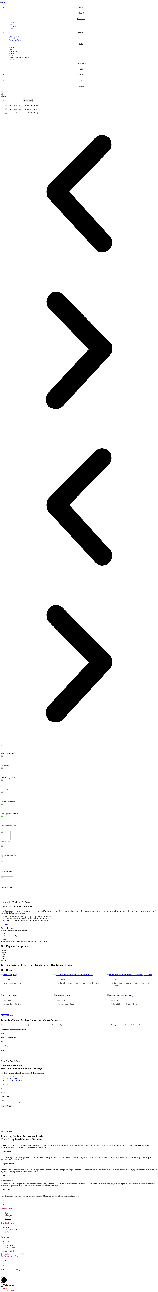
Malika (11, 24)
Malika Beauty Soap (65, 1004)
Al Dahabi (13, 26)
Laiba (11, 28)
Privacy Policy (10, 1247)
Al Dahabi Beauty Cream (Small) (124, 1004)
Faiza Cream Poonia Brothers (19, 57)
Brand (63, 1000)
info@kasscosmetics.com (13, 1080)
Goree (11, 48)
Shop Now (81, 74)
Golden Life (13, 53)
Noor (11, 49)
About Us (81, 13)
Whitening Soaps (15, 40)
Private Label (81, 63)
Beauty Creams (14, 36)
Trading (81, 44)
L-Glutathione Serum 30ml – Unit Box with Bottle (78, 983)
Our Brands (81, 19)
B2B (81, 69)
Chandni (12, 55)
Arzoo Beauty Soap (12, 983)
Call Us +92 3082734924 (11, 1228)
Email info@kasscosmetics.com (14, 1232)
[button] (79, 194)
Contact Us (9, 1241)
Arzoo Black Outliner (13, 1004)
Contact (81, 86)
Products (81, 32)
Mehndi (12, 38)
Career (81, 80)
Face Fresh (13, 59)
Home (81, 7)
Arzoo (11, 23)
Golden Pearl (13, 51)
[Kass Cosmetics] (2, 2)
